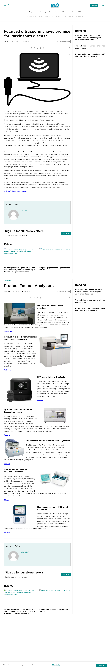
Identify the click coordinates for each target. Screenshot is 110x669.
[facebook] (31, 48)
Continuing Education (34, 17)
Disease (58, 17)
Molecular (79, 17)
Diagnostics (49, 17)
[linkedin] (34, 48)
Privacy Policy (56, 665)
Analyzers (7, 280)
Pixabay (66, 54)
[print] (70, 48)
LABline (6, 42)
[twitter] (37, 48)
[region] (55, 665)
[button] (5, 5)
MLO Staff (7, 291)
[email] (43, 48)
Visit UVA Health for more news (15, 191)
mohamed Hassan (56, 54)
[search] (8, 5)
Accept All (101, 665)
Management (68, 17)
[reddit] (40, 48)
